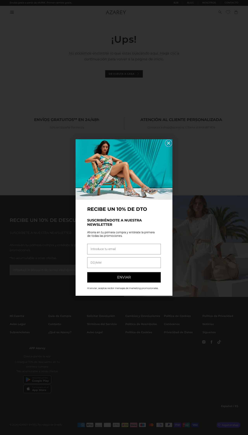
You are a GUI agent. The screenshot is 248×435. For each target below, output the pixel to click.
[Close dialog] (168, 143)
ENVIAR (124, 277)
